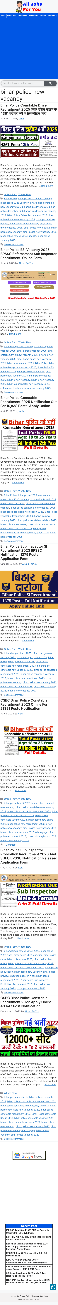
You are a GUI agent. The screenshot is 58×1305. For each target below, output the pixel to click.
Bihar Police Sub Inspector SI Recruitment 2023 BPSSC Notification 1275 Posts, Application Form (23, 552)
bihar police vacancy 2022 (25, 1134)
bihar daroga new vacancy (18, 346)
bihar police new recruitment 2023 (26, 678)
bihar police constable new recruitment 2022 (31, 1101)
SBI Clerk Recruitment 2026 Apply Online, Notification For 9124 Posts (26, 1274)
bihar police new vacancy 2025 (39, 232)
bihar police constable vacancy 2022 (20, 1122)
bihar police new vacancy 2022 (32, 1126)
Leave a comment (13, 244)
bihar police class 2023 (19, 959)
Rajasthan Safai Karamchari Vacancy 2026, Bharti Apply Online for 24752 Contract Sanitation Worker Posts (27, 1246)
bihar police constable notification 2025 (21, 511)
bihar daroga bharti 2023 (17, 653)
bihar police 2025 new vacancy (35, 198)
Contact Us (15, 1296)
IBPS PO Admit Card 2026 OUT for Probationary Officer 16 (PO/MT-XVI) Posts (27, 1261)
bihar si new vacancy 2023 (22, 690)
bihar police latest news (13, 524)
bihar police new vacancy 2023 (40, 682)
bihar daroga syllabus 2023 (32, 657)
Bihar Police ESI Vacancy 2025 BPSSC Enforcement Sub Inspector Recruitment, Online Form (28, 254)
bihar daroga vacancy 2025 (32, 350)
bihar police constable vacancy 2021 (34, 1118)
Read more (47, 186)
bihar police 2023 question (28, 955)
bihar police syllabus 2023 (42, 836)
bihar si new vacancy (18, 380)
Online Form (22, 16)
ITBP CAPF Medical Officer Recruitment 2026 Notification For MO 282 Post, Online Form (28, 1281)
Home (3, 16)
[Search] (50, 83)
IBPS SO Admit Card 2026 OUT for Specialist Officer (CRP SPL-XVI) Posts (27, 1231)
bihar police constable (12, 503)
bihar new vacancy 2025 (20, 363)
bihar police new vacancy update (18, 236)
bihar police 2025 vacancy (14, 202)
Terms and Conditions (40, 1296)
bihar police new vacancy (30, 371)
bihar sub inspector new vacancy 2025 (28, 384)
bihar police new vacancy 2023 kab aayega (23, 832)
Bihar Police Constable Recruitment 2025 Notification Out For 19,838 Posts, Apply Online (28, 402)
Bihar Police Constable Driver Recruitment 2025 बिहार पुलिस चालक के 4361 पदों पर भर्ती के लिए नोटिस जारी (28, 109)
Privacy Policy (25, 1296)
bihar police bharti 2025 (43, 499)
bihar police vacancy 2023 (14, 840)
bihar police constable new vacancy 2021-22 (24, 1105)
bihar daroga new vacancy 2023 (21, 951)
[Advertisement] (29, 48)
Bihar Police (10, 198)
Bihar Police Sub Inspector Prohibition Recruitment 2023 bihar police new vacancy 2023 (25, 984)
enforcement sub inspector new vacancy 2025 (25, 388)
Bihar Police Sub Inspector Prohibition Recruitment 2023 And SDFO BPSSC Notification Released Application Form (28, 856)
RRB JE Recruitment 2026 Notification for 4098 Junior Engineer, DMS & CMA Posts (29, 1267)
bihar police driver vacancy (23, 223)
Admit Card (33, 16)
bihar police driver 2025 (35, 207)
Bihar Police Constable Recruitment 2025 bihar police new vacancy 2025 (28, 515)
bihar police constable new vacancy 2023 (30, 963)
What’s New (11, 16)
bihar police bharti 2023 (21, 661)
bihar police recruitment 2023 (16, 686)
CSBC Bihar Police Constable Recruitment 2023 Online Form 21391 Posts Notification (25, 704)
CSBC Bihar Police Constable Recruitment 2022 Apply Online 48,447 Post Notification (26, 1002)
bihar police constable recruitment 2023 (29, 811)
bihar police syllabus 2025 (34, 532)
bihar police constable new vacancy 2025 (33, 507)
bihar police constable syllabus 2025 (37, 520)
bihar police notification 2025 (16, 528)
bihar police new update (37, 227)
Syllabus (43, 16)
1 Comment (10, 844)
